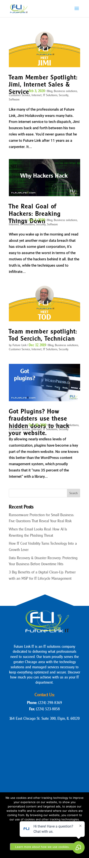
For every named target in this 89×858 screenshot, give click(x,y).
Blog (49, 91)
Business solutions (65, 91)
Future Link (20, 91)
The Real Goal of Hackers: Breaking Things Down (35, 213)
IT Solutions (50, 95)
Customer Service (19, 95)
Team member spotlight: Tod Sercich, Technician (43, 335)
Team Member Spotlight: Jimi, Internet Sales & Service (43, 84)
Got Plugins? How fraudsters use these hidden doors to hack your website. (39, 422)
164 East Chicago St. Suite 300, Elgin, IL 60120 (44, 718)
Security (63, 95)
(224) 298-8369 (50, 702)
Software (14, 99)
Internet (37, 95)
